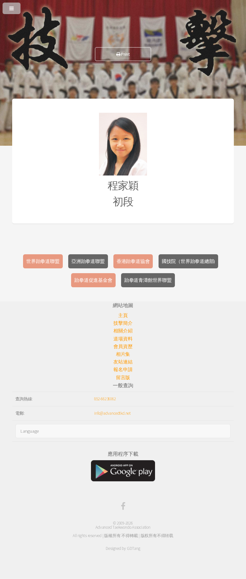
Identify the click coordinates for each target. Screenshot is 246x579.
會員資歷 (122, 346)
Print (125, 54)
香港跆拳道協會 (133, 261)
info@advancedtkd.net (112, 413)
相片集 (123, 354)
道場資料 (122, 339)
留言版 (123, 377)
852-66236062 (105, 399)
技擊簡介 (122, 323)
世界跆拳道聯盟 (42, 261)
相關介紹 (122, 331)
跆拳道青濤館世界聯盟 (148, 280)
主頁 (123, 315)
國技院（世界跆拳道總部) (188, 261)
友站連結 (122, 362)
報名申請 (122, 369)
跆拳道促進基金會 (93, 280)
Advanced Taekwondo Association (122, 527)
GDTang (133, 548)
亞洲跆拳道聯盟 (87, 261)
